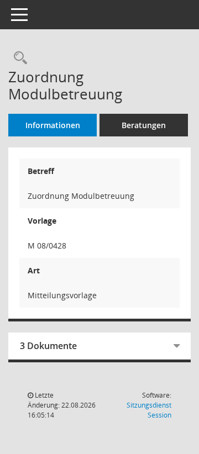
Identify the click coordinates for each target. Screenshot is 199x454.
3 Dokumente (48, 346)
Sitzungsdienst (149, 410)
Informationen (52, 125)
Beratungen (144, 125)
